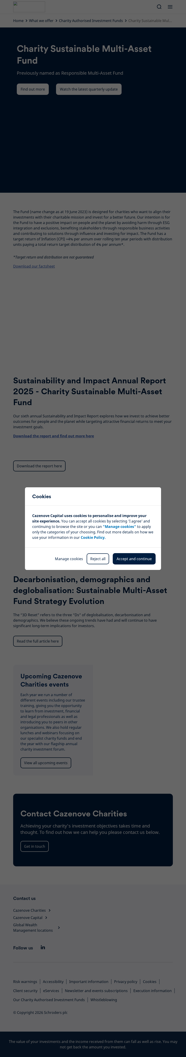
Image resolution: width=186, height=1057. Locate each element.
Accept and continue (134, 558)
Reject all (97, 558)
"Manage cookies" (119, 526)
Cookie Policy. (93, 537)
